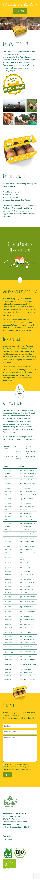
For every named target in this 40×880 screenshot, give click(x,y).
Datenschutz (8, 836)
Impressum (7, 839)
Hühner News (20, 11)
